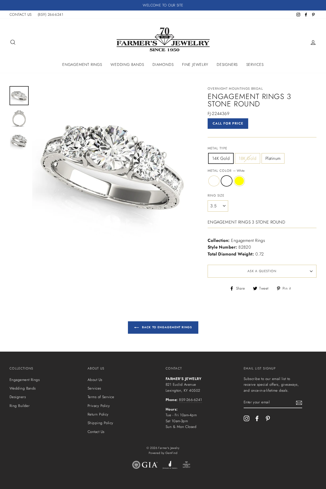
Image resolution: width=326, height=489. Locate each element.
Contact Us (96, 431)
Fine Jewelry (195, 64)
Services (255, 64)
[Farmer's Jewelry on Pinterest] (268, 418)
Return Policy (98, 414)
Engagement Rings (82, 64)
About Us (95, 379)
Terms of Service (101, 397)
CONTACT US (21, 14)
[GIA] (145, 466)
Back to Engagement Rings (166, 327)
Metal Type (217, 148)
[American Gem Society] (186, 466)
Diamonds (163, 64)
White (226, 181)
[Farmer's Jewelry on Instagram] (246, 418)
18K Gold (247, 158)
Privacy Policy (99, 405)
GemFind (171, 453)
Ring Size (216, 195)
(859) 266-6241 (50, 14)
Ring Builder (20, 405)
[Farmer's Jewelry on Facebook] (257, 418)
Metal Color (226, 170)
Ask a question (262, 271)
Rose (214, 181)
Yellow (239, 181)
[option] (163, 5)
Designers (227, 64)
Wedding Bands (127, 64)
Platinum (273, 158)
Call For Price (228, 123)
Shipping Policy (100, 423)
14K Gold (221, 158)
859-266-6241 (190, 399)
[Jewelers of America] (170, 466)
